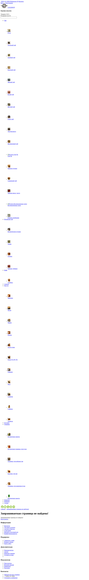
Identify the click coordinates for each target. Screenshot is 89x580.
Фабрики (7, 501)
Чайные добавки (12, 268)
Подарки (6, 423)
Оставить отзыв (9, 555)
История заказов (9, 565)
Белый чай (11, 94)
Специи (6, 284)
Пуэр (9, 33)
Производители (8, 550)
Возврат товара (8, 542)
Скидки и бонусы (9, 529)
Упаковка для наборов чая (15, 461)
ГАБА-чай (11, 119)
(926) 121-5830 (5, 1)
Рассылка (7, 568)
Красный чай (11, 70)
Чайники (10, 298)
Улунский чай (12, 45)
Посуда (6, 285)
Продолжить (4, 519)
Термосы (10, 421)
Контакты (7, 526)
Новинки (7, 500)
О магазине (7, 530)
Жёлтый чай (11, 107)
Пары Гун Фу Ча (12, 359)
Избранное (7, 566)
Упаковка (7, 424)
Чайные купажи (12, 168)
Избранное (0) (14, 1)
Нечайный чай (8, 219)
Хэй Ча (10, 156)
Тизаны (10, 256)
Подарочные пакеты (14, 436)
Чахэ (9, 384)
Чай (5, 20)
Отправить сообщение (10, 578)
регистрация (9, 3)
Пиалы (10, 335)
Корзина (21, 1)
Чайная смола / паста (14, 193)
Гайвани (10, 372)
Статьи (6, 503)
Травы (9, 244)
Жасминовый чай (13, 144)
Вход (2, 3)
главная (3, 509)
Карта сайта (7, 543)
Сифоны (10, 409)
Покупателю (8, 563)
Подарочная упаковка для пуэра (17, 449)
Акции (6, 552)
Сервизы (10, 396)
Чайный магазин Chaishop (12, 574)
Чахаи (9, 310)
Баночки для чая (12, 473)
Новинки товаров (9, 553)
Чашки (10, 322)
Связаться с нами (9, 540)
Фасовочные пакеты (14, 498)
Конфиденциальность (10, 533)
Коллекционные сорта (14, 205)
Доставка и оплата (9, 527)
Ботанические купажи (14, 231)
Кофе (5, 270)
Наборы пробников (13, 218)
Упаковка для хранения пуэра (16, 486)
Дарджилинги (12, 131)
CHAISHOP (11, 7)
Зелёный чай (11, 57)
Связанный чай (12, 181)
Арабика (10, 282)
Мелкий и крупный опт (11, 532)
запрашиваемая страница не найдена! (18, 509)
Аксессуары (11, 347)
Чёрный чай (11, 82)
